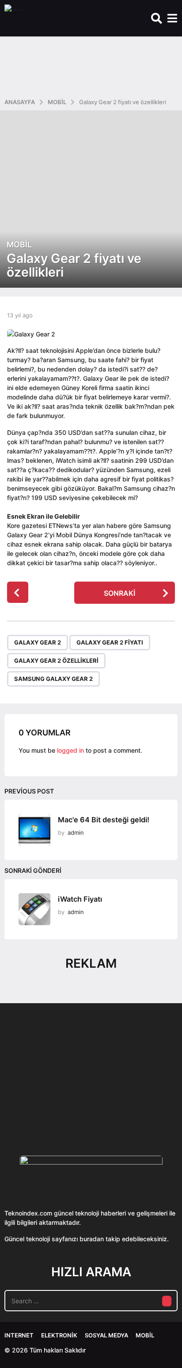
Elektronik (59, 1335)
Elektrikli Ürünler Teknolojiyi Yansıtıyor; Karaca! (136, 1105)
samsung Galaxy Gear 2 (53, 678)
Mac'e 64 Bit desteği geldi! (103, 819)
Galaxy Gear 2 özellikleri (56, 660)
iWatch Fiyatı (80, 899)
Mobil (19, 244)
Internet (19, 1335)
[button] (156, 18)
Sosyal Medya (106, 1335)
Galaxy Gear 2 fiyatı (109, 642)
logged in (70, 750)
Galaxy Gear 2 (37, 642)
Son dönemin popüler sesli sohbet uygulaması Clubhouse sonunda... (48, 1105)
